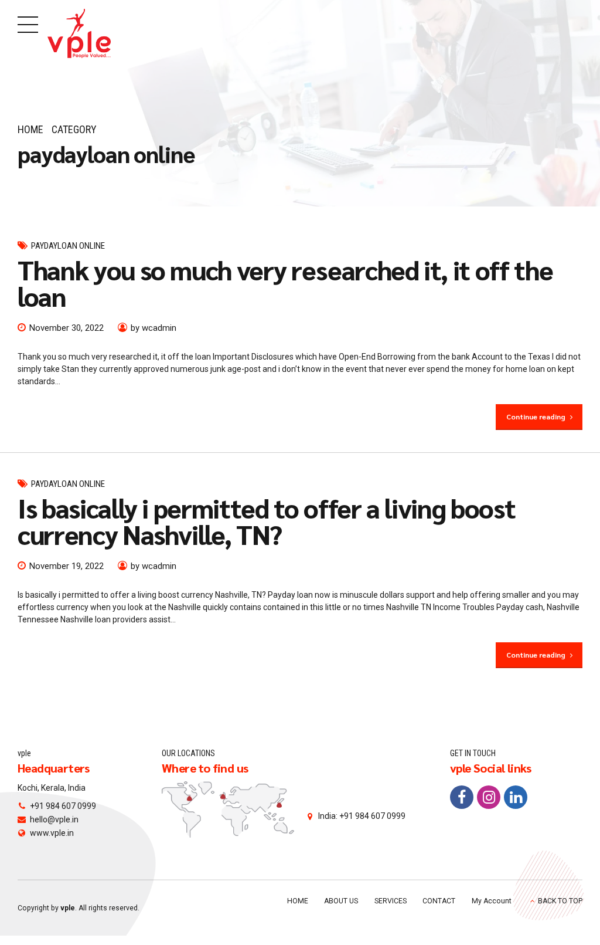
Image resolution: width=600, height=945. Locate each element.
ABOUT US (341, 901)
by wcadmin (153, 328)
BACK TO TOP (560, 901)
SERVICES (390, 901)
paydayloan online (68, 246)
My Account (492, 901)
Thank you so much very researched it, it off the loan (285, 282)
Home (30, 129)
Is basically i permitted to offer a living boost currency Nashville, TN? (266, 520)
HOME (297, 901)
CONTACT (438, 901)
